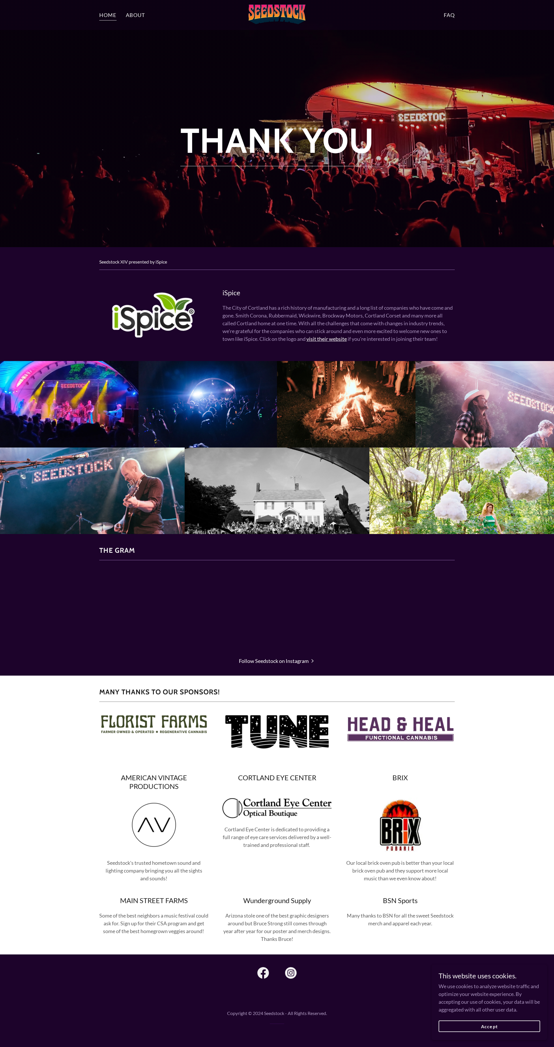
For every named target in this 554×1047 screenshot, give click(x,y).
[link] (277, 14)
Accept (489, 1026)
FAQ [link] (449, 15)
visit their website (326, 339)
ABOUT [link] (135, 15)
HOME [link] (108, 15)
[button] (277, 660)
